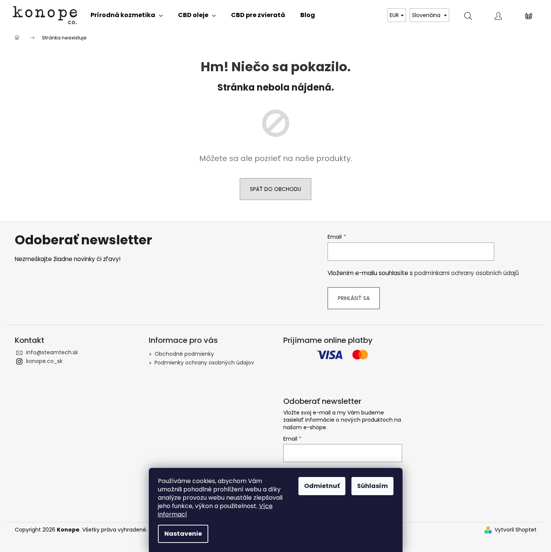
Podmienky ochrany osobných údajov (204, 362)
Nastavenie (183, 533)
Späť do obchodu (275, 189)
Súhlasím (372, 486)
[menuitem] (126, 15)
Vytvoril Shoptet (516, 529)
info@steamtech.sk (52, 352)
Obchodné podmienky (184, 354)
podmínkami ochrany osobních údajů (466, 273)
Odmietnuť (322, 486)
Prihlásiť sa (354, 298)
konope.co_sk (44, 361)
